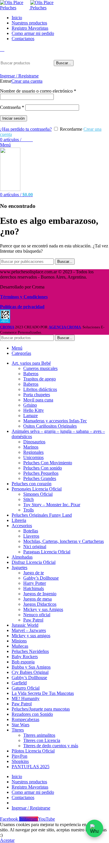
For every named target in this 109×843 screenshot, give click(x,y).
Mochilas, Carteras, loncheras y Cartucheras (63, 541)
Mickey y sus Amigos (43, 609)
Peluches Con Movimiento (47, 462)
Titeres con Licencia (41, 740)
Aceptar (7, 840)
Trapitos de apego (39, 378)
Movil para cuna (38, 399)
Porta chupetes (36, 394)
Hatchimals (33, 588)
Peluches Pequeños (40, 473)
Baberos (30, 373)
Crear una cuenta (26, 81)
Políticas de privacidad (22, 306)
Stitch (28, 499)
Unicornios (33, 457)
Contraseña (12, 107)
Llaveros (31, 536)
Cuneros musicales (40, 368)
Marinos (30, 446)
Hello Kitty (33, 410)
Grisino (30, 405)
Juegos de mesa (37, 598)
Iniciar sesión (13, 118)
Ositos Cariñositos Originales (50, 426)
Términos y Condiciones (24, 296)
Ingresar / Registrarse (31, 807)
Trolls (28, 509)
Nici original (34, 546)
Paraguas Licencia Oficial (46, 551)
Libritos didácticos (40, 389)
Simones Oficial (38, 494)
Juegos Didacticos (39, 604)
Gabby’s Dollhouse (41, 577)
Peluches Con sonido (42, 467)
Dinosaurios (34, 441)
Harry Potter (34, 583)
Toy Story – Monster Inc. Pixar (51, 504)
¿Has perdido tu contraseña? (26, 129)
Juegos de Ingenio (39, 593)
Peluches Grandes (39, 478)
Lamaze (30, 415)
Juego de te (33, 572)
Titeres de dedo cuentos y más (50, 745)
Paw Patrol (33, 619)
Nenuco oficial (36, 614)
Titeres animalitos (39, 735)
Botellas (30, 530)
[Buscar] (2, 49)
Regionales (33, 452)
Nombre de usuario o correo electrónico (38, 90)
